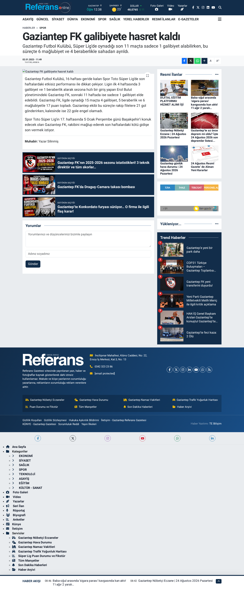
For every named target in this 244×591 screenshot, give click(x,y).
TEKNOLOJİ (26, 474)
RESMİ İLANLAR (163, 19)
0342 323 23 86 (104, 366)
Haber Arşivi (184, 406)
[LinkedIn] (189, 370)
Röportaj (18, 510)
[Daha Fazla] (204, 61)
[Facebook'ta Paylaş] (184, 61)
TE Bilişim (215, 423)
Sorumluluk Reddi (68, 424)
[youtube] (142, 438)
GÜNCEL (42, 19)
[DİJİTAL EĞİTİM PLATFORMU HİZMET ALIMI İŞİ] (174, 87)
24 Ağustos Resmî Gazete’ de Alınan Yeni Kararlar (202, 167)
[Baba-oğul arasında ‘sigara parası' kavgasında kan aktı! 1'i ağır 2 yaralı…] (205, 87)
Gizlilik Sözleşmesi (55, 420)
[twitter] (73, 438)
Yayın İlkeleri (88, 424)
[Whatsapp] (203, 370)
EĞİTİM (23, 483)
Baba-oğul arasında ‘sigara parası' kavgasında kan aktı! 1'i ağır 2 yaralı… (204, 103)
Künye (16, 524)
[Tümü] (216, 74)
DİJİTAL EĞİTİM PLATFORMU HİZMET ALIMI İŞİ (172, 101)
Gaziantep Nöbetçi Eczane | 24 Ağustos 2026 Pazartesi (173, 134)
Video (16, 497)
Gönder (33, 264)
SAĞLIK (114, 19)
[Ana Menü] (219, 19)
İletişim (17, 528)
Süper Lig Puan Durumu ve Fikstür (41, 556)
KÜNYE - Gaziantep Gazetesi (39, 424)
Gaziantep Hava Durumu (93, 399)
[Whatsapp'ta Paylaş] (197, 61)
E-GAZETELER (188, 19)
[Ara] (219, 7)
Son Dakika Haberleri (140, 406)
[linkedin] (212, 438)
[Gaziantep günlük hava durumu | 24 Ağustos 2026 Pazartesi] (174, 153)
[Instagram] (183, 370)
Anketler (18, 519)
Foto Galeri (20, 492)
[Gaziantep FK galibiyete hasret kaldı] (88, 71)
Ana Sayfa (19, 447)
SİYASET (58, 19)
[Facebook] (170, 370)
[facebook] (38, 438)
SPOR (102, 19)
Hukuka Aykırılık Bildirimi (84, 420)
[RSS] (209, 370)
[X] (176, 370)
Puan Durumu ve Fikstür (44, 406)
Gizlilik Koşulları (32, 420)
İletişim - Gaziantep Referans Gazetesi (123, 420)
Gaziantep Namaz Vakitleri (144, 399)
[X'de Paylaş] (191, 61)
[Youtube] (196, 370)
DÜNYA (72, 19)
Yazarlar (18, 501)
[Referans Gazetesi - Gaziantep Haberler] (47, 7)
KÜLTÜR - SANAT (30, 488)
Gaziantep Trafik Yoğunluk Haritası (197, 399)
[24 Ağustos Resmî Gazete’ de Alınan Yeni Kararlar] (205, 153)
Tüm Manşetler (88, 406)
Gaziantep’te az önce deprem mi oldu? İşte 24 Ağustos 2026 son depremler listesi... (204, 135)
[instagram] (107, 438)
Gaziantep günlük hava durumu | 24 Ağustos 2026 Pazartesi (171, 168)
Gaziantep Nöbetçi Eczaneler (47, 399)
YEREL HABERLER (136, 19)
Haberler (29, 27)
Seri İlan (18, 506)
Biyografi (19, 515)
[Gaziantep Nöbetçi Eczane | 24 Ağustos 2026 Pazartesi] (174, 120)
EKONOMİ (88, 19)
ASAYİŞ (28, 19)
